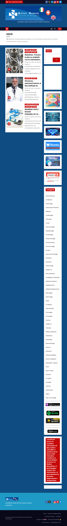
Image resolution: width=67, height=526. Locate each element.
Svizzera (48, 374)
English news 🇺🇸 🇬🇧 (41, 519)
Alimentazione (28, 104)
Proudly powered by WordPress (13, 517)
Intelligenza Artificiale (52, 277)
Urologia (48, 382)
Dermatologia (50, 227)
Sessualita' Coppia (51, 363)
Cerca (48, 51)
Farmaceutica (50, 242)
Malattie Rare (50, 285)
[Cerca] (56, 60)
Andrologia (49, 204)
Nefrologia (49, 293)
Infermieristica (50, 273)
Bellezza (48, 211)
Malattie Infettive (51, 281)
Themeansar (8, 519)
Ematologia (49, 235)
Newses (29, 517)
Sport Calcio (50, 371)
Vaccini (48, 386)
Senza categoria (51, 359)
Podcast (48, 328)
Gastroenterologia (52, 254)
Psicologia (27, 106)
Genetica (27, 49)
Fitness (48, 250)
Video (47, 394)
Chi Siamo (58, 516)
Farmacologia (50, 246)
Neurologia (28, 52)
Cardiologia (49, 215)
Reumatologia (50, 343)
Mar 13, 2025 (30, 117)
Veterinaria (49, 390)
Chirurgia (48, 219)
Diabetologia (50, 231)
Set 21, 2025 (30, 88)
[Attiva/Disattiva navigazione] (51, 29)
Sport (47, 367)
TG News (48, 378)
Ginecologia (49, 266)
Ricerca (34, 52)
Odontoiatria (50, 308)
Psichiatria (49, 336)
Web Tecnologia (51, 398)
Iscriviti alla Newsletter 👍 (54, 519)
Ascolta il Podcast (49, 516)
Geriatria (33, 49)
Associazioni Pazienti (52, 207)
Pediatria (36, 104)
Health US (49, 270)
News (47, 301)
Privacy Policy (45, 522)
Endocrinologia (50, 239)
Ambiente (49, 200)
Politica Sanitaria (51, 332)
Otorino (48, 320)
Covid (47, 223)
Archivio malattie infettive (54, 513)
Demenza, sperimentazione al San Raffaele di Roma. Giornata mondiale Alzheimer (33, 86)
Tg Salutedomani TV (55, 522)
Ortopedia (49, 316)
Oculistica (49, 305)
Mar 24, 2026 (30, 62)
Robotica (48, 351)
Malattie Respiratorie (52, 289)
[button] (55, 29)
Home (8, 36)
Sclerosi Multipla (51, 355)
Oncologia (49, 312)
